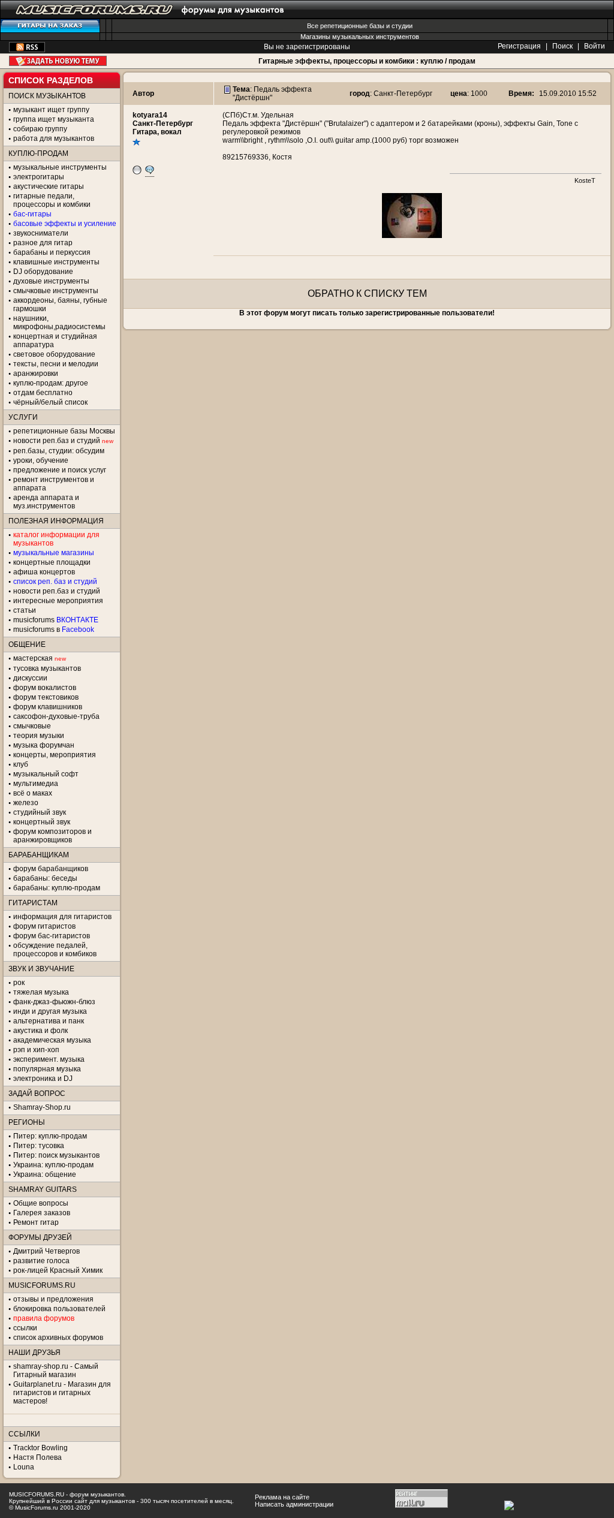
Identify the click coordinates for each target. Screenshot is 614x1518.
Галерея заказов (41, 1213)
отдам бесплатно (43, 392)
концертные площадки (52, 562)
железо (25, 803)
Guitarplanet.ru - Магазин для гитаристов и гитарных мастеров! (62, 1392)
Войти (594, 46)
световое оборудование (54, 354)
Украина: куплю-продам (53, 1165)
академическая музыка (52, 1040)
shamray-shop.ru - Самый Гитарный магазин (55, 1370)
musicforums (55, 620)
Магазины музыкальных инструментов (359, 36)
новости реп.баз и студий (56, 591)
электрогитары (38, 177)
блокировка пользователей (59, 1309)
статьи (24, 610)
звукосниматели (40, 233)
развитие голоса (41, 1261)
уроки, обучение (40, 460)
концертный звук (41, 822)
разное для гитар (43, 243)
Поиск (562, 46)
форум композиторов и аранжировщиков (52, 835)
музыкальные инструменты (60, 167)
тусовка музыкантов (47, 668)
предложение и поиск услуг (59, 470)
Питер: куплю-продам (50, 1136)
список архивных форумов (58, 1337)
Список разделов (50, 80)
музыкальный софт (46, 774)
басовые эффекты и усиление (64, 223)
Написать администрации (294, 1504)
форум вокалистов (44, 687)
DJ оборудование (43, 271)
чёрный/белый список (50, 402)
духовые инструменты (51, 281)
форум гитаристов (44, 926)
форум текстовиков (46, 697)
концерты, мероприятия (54, 755)
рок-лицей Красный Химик (58, 1270)
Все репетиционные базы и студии (360, 25)
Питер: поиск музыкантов (56, 1155)
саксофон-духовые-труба (56, 716)
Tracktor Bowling (40, 1448)
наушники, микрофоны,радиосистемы (59, 322)
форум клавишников (47, 707)
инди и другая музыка (50, 1011)
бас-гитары (32, 214)
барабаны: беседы (45, 878)
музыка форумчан (43, 745)
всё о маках (32, 793)
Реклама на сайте (282, 1497)
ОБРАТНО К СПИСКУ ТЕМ (367, 293)
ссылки (25, 1328)
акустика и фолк (40, 1030)
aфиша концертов (44, 572)
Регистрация (519, 46)
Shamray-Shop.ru (42, 1107)
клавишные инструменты (56, 262)
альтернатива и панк (48, 1021)
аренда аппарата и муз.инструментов (46, 501)
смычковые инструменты (55, 291)
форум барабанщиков (50, 869)
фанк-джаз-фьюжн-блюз (54, 1002)
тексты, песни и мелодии (55, 364)
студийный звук (39, 812)
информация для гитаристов (62, 916)
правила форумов (43, 1318)
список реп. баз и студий (55, 581)
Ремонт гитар (36, 1222)
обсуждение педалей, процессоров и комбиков (55, 949)
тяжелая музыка (41, 992)
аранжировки (35, 373)
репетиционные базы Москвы (64, 431)
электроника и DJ (43, 1078)
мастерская (33, 658)
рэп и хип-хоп (36, 1050)
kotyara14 (150, 115)
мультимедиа (35, 783)
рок (19, 982)
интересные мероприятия (58, 601)
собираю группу (40, 129)
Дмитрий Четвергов (46, 1251)
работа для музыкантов (53, 138)
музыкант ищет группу (51, 110)
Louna (23, 1467)
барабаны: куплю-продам (56, 888)
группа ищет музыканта (53, 119)
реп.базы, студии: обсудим (58, 451)
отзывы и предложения (53, 1299)
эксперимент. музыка (49, 1059)
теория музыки (38, 735)
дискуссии (30, 678)
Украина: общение (44, 1174)
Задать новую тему (58, 61)
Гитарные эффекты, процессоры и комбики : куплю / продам (366, 61)
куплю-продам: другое (50, 383)
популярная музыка (47, 1069)
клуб (20, 764)
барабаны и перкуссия (52, 252)
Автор (143, 93)
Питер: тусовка (38, 1145)
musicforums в (53, 629)
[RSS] (27, 50)
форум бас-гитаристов (51, 936)
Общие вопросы (40, 1203)
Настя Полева (37, 1457)
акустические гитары (48, 186)
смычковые (32, 726)
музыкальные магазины (53, 553)
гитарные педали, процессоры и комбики (52, 200)
